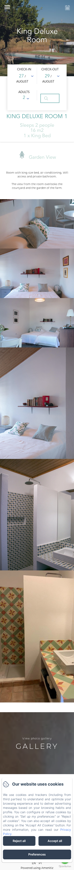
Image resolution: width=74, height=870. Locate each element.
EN (34, 863)
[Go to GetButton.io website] (65, 866)
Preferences (37, 854)
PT (40, 863)
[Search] (49, 98)
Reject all (19, 841)
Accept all (55, 841)
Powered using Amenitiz (37, 868)
